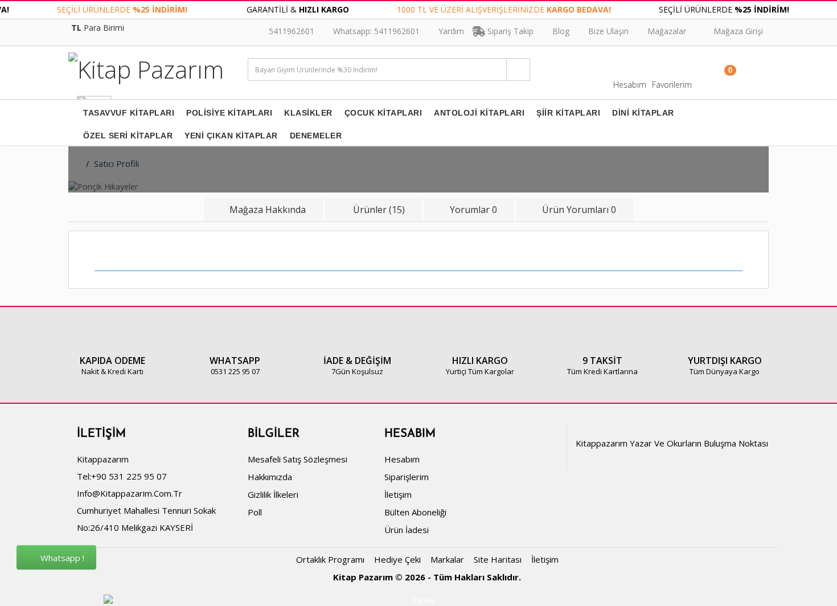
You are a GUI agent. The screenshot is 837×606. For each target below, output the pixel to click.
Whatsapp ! (61, 557)
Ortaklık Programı (330, 559)
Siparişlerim (406, 476)
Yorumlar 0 (473, 209)
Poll (255, 512)
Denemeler (316, 135)
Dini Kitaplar (643, 112)
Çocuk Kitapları (383, 112)
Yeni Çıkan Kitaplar (231, 135)
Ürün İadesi (406, 529)
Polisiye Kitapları (229, 112)
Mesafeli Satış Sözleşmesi (297, 459)
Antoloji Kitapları (479, 112)
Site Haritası (498, 559)
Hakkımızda (270, 476)
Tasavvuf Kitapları (128, 112)
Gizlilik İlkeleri (273, 494)
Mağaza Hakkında (267, 209)
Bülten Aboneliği (415, 512)
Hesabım (629, 84)
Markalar (447, 559)
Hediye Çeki (397, 559)
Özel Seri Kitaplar (128, 135)
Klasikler (308, 112)
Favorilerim (672, 84)
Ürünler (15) (378, 209)
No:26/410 (98, 527)
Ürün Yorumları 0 (579, 209)
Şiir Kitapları (568, 112)
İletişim (398, 494)
